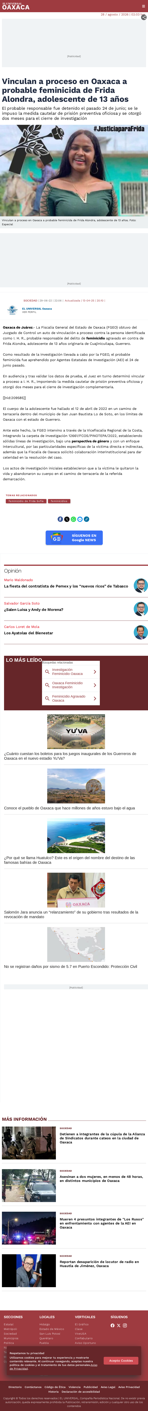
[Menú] (143, 6)
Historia (53, 1391)
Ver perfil (29, 312)
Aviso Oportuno (85, 1342)
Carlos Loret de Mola (21, 627)
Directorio (15, 1387)
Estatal (9, 1324)
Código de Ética (55, 1387)
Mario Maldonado (18, 580)
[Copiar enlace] (86, 519)
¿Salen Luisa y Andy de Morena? (33, 609)
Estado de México (52, 1329)
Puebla (44, 1342)
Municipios (11, 1338)
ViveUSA (81, 1333)
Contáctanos (33, 1387)
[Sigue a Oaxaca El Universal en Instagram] (126, 1325)
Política (9, 1342)
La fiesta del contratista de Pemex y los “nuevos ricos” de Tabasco (66, 586)
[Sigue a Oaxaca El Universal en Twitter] (120, 1325)
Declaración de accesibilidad (81, 1391)
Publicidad (91, 1387)
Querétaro (46, 1338)
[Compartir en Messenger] (80, 519)
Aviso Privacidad (129, 1387)
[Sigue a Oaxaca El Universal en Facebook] (114, 1325)
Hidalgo (45, 1324)
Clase (79, 1329)
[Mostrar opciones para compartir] (144, 17)
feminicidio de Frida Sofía (26, 501)
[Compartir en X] (67, 519)
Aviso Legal (108, 1387)
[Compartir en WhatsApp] (73, 519)
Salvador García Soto (22, 603)
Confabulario (83, 1338)
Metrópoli (10, 1329)
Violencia (75, 1387)
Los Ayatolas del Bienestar (28, 633)
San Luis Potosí (50, 1333)
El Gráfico (82, 1324)
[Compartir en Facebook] (60, 519)
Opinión (12, 571)
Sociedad (30, 300)
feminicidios (59, 501)
